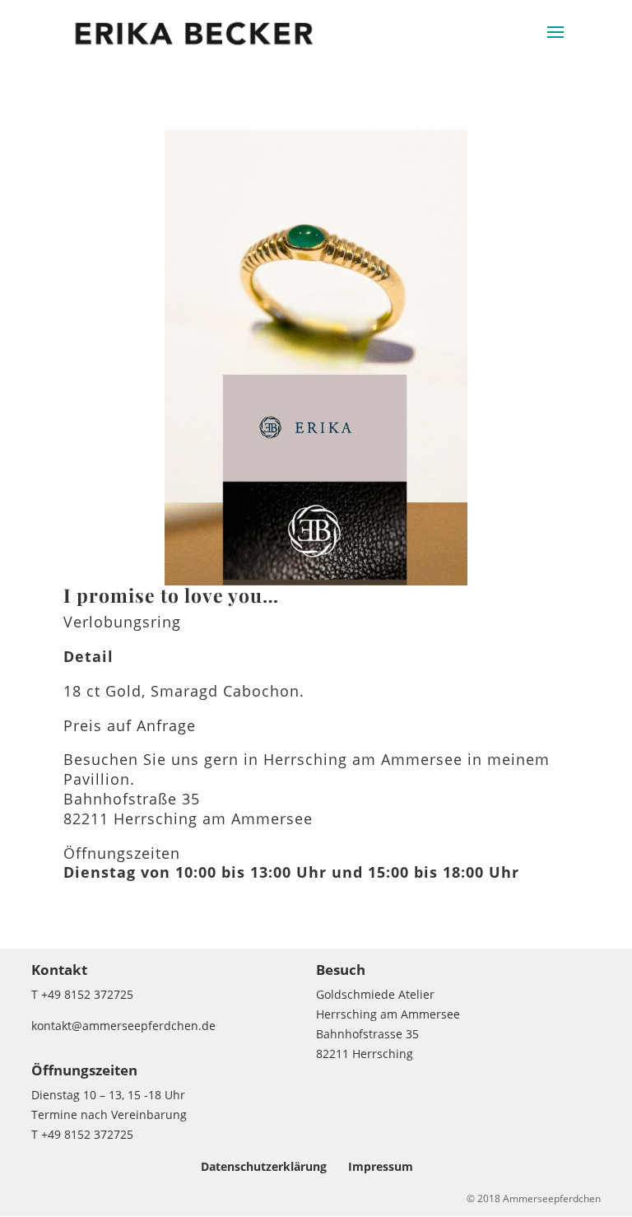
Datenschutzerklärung (264, 1166)
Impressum (380, 1166)
